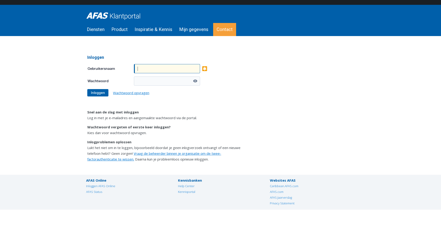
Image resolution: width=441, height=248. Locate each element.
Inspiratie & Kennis (153, 29)
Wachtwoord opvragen (131, 92)
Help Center (186, 186)
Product (119, 29)
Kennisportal (186, 192)
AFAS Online (96, 180)
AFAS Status (94, 192)
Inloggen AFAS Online (100, 186)
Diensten (96, 29)
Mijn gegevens (193, 29)
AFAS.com (276, 192)
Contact (225, 29)
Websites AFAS (283, 180)
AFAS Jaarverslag (281, 197)
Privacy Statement (282, 203)
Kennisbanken (190, 180)
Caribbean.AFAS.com (284, 186)
